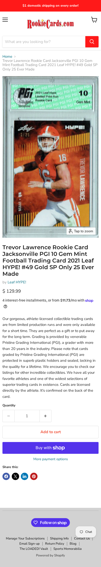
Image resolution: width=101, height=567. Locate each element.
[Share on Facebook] (6, 476)
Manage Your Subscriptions (25, 538)
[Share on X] (15, 476)
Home (7, 57)
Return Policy (54, 543)
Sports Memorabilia (67, 549)
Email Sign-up (29, 543)
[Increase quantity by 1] (46, 416)
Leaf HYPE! (17, 282)
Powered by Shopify (50, 555)
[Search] (92, 41)
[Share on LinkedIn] (24, 476)
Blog (73, 543)
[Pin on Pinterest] (34, 476)
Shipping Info (59, 538)
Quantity (8, 405)
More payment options (50, 459)
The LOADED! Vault (34, 549)
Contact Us (82, 538)
